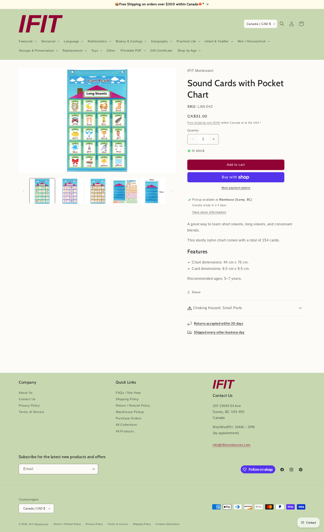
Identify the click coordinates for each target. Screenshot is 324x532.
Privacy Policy (29, 405)
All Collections (126, 424)
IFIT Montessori (38, 524)
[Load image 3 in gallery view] (97, 191)
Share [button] (196, 292)
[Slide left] (23, 191)
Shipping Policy (127, 399)
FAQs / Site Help (128, 392)
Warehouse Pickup (130, 412)
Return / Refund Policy (133, 405)
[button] (27, 41)
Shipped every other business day (219, 332)
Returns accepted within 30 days (218, 323)
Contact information (167, 524)
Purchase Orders (129, 418)
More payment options (236, 187)
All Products (125, 431)
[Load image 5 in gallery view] (153, 191)
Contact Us (27, 399)
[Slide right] (171, 191)
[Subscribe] (93, 469)
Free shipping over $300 (203, 122)
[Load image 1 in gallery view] (42, 191)
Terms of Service (31, 412)
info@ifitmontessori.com (232, 445)
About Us (26, 392)
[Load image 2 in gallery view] (69, 191)
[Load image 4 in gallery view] (125, 191)
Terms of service (118, 524)
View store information (209, 212)
